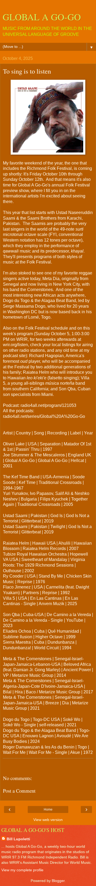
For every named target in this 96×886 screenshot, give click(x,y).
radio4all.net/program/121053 (48, 405)
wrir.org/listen (15, 344)
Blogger (58, 881)
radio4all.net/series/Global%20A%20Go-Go (44, 416)
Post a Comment (19, 790)
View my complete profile (22, 870)
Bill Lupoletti (18, 839)
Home (48, 809)
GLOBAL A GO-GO (42, 17)
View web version (48, 820)
